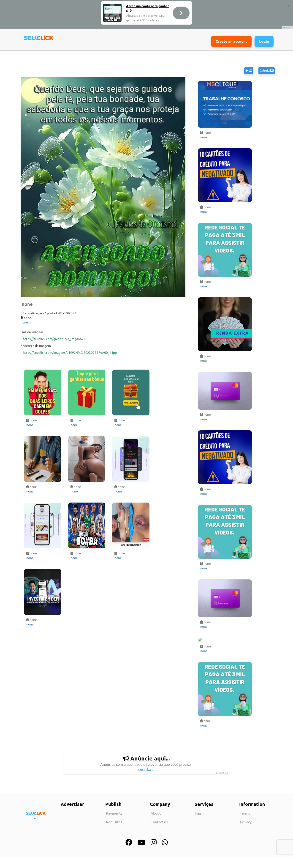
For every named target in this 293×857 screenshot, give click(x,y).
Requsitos (114, 821)
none (24, 322)
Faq (198, 813)
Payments (114, 813)
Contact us (159, 821)
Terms (245, 813)
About (156, 813)
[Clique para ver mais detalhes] (42, 392)
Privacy (246, 821)
